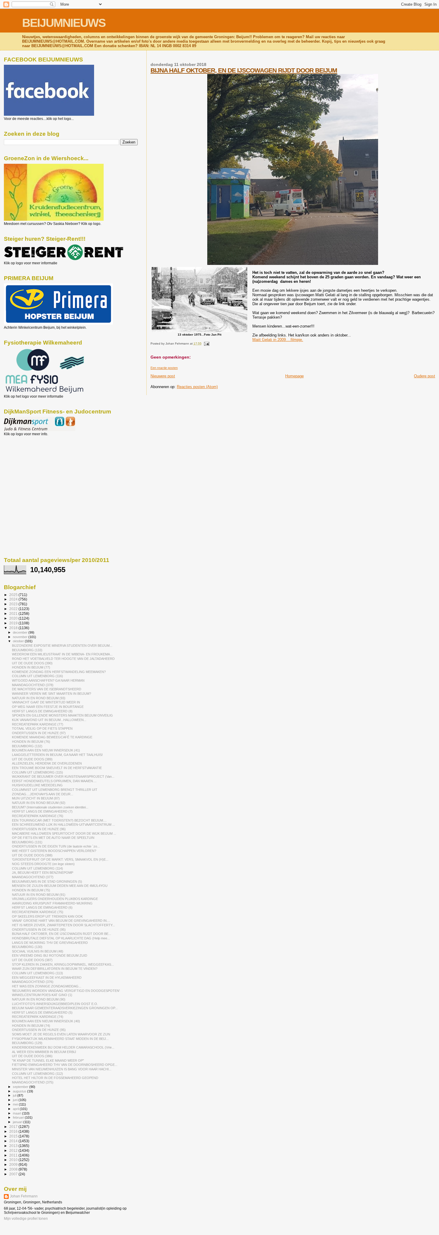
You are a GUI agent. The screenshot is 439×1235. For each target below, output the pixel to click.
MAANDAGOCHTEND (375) (32, 1082)
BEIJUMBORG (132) (27, 746)
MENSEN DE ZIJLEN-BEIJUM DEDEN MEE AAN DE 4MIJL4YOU (60, 885)
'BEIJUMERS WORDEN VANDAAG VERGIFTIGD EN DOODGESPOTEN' (66, 990)
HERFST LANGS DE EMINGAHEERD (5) (42, 1012)
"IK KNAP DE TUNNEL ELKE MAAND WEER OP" (48, 1060)
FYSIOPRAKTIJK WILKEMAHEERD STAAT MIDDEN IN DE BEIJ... (60, 1039)
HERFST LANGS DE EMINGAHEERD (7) (42, 811)
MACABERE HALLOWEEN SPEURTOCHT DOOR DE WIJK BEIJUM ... (64, 833)
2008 (14, 1169)
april (16, 1109)
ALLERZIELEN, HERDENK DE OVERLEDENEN (47, 763)
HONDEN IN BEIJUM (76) (31, 741)
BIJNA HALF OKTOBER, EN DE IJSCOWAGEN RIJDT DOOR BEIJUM (244, 70)
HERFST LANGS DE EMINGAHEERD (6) (42, 907)
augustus (20, 1091)
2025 (14, 595)
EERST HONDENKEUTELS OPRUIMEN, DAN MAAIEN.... (54, 781)
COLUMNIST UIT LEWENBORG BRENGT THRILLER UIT (54, 789)
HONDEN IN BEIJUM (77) (31, 667)
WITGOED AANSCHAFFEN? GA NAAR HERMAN (48, 680)
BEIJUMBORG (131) (27, 842)
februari (19, 1117)
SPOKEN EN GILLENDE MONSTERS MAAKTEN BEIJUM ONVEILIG (62, 715)
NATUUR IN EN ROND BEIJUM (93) (38, 698)
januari (18, 1122)
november (20, 637)
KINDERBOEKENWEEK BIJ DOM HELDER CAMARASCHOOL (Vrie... (63, 1047)
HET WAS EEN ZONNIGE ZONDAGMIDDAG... (46, 986)
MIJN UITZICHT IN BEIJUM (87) (36, 798)
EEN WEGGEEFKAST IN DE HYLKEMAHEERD (47, 977)
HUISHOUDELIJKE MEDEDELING (37, 785)
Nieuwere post (163, 376)
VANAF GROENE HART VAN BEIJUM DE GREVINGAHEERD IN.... (61, 920)
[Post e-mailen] (205, 343)
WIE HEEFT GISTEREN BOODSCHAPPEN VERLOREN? (54, 851)
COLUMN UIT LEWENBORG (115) (37, 772)
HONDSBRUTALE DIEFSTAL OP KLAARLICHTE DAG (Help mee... (61, 938)
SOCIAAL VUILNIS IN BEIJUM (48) (37, 951)
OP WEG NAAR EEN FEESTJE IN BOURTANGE (48, 706)
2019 (14, 623)
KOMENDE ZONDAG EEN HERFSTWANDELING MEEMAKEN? (59, 672)
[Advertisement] (31, 468)
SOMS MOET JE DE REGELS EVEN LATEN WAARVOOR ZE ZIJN (61, 1034)
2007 (14, 1174)
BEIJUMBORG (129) (27, 1043)
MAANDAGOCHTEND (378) (32, 685)
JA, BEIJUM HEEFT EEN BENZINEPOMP (42, 872)
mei (16, 1104)
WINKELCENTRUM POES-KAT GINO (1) (42, 995)
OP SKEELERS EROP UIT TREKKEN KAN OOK (47, 916)
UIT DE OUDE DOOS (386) (32, 1056)
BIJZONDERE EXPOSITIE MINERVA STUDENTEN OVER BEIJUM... (62, 645)
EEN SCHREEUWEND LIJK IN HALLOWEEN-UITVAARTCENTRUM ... (63, 824)
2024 (14, 599)
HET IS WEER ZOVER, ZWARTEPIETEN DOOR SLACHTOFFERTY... (63, 925)
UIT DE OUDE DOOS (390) (32, 663)
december (20, 632)
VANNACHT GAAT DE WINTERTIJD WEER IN (46, 702)
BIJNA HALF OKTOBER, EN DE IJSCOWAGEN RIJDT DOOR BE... (61, 933)
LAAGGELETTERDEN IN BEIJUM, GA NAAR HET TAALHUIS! (57, 755)
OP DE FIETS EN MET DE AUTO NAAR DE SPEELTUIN (53, 837)
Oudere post (424, 376)
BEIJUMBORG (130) (27, 947)
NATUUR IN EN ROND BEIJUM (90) (38, 999)
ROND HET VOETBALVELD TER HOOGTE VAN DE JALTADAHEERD (63, 658)
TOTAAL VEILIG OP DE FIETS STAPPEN (42, 728)
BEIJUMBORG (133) (27, 650)
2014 (14, 1141)
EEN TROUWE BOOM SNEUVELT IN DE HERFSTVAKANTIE (57, 768)
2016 (14, 1131)
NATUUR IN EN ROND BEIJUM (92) (38, 803)
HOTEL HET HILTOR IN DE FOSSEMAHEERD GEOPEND (55, 1078)
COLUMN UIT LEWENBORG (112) (37, 1073)
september (21, 1087)
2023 (14, 604)
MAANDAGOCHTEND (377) (32, 877)
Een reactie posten (164, 368)
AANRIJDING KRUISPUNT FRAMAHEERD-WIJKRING (52, 903)
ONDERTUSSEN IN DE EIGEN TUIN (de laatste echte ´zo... (56, 846)
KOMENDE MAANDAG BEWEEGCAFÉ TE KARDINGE (52, 737)
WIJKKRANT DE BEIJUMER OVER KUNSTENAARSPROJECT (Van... (63, 776)
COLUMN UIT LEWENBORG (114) (37, 868)
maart (17, 1113)
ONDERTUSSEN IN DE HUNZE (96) (39, 829)
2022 (14, 609)
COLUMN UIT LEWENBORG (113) (37, 973)
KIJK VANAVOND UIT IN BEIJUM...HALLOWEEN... (49, 720)
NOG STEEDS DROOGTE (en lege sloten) (43, 864)
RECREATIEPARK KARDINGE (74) (37, 1016)
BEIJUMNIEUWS (63, 22)
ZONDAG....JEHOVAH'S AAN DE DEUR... (42, 794)
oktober (19, 641)
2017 (14, 1127)
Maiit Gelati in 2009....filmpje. (277, 339)
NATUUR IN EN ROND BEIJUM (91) (38, 894)
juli (15, 1095)
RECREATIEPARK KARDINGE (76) (37, 816)
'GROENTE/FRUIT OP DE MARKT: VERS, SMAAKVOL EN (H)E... (60, 859)
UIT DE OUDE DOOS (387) (32, 960)
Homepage (294, 376)
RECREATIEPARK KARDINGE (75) (37, 912)
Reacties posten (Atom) (197, 387)
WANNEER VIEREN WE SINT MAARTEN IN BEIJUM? (51, 693)
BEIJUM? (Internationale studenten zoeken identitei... (50, 807)
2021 (14, 613)
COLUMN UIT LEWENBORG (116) (37, 676)
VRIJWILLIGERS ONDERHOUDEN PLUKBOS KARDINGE (55, 899)
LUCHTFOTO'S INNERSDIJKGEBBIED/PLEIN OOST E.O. (55, 1004)
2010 (14, 1160)
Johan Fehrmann (24, 1196)
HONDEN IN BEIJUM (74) (31, 1025)
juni (16, 1100)
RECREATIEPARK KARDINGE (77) (37, 724)
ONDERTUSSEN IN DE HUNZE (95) (39, 929)
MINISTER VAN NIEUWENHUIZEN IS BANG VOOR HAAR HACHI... (61, 1069)
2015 (14, 1136)
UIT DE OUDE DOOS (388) (32, 855)
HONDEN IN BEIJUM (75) (31, 890)
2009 (14, 1164)
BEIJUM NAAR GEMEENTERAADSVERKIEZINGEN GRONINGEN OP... (65, 1008)
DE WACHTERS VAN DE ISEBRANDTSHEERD (46, 689)
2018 (14, 628)
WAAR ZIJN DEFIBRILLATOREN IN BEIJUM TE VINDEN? (54, 968)
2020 (14, 618)
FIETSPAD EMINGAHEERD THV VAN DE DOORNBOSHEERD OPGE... (64, 1064)
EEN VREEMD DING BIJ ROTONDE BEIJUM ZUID (49, 955)
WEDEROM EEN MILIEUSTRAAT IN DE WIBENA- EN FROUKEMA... (62, 654)
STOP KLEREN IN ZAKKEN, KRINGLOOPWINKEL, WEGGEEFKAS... (63, 964)
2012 (14, 1150)
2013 (14, 1146)
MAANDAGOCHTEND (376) (32, 982)
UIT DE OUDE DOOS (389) (32, 759)
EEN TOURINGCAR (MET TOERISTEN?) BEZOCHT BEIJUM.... (59, 820)
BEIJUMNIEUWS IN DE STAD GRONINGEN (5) (47, 881)
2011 (14, 1155)
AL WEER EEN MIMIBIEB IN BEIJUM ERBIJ (44, 1052)
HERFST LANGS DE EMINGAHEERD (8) (42, 711)
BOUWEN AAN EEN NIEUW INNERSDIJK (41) (46, 750)
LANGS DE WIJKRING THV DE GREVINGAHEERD (50, 942)
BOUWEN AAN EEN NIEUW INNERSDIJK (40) (46, 1021)
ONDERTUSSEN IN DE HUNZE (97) (39, 733)
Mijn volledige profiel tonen (26, 1219)
